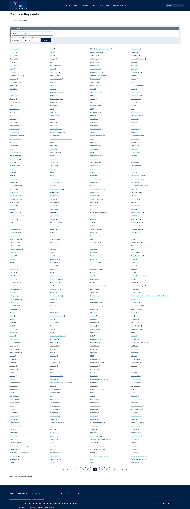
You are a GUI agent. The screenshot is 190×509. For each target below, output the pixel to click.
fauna (51, 319)
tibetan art (93, 249)
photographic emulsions (96, 362)
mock (132, 109)
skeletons (133, 282)
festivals (92, 312)
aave (51, 369)
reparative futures (14, 399)
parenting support (135, 165)
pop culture (93, 272)
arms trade (53, 122)
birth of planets (94, 402)
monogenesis (13, 179)
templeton (52, 85)
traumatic (52, 185)
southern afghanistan (15, 289)
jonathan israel (13, 89)
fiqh (91, 102)
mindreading (13, 122)
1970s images (13, 459)
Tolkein (92, 139)
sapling (92, 392)
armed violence (54, 75)
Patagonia (52, 169)
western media (13, 235)
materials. (52, 249)
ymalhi (51, 359)
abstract (52, 349)
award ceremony (14, 229)
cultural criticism (135, 215)
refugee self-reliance (95, 279)
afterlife (11, 149)
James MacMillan (135, 326)
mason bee (134, 366)
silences (133, 389)
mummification (54, 379)
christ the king (13, 72)
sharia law (12, 272)
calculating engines (55, 135)
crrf (131, 159)
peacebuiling (93, 386)
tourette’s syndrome (55, 452)
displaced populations (96, 389)
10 (86, 470)
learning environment (136, 85)
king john (133, 75)
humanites (133, 442)
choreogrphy (134, 462)
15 (110, 470)
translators (93, 326)
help (91, 299)
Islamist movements (15, 352)
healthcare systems (95, 145)
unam (91, 169)
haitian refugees (14, 382)
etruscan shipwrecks (95, 306)
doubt (132, 369)
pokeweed (52, 292)
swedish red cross (54, 289)
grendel (133, 172)
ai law (92, 222)
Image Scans (13, 95)
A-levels (12, 302)
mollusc (133, 259)
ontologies (52, 59)
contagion (93, 225)
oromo (132, 125)
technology (93, 442)
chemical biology (54, 389)
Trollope (52, 306)
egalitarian (133, 79)
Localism (133, 209)
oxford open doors (14, 159)
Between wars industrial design (139, 245)
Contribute (35, 493)
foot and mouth (94, 119)
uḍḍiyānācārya (135, 319)
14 (105, 470)
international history (136, 376)
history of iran (93, 62)
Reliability (133, 269)
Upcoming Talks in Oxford (38, 499)
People (86, 5)
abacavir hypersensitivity (137, 459)
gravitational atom (54, 436)
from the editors (54, 416)
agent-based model (136, 192)
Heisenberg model (95, 235)
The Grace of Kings (55, 459)
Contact (59, 493)
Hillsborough (134, 402)
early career (13, 359)
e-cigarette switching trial (96, 189)
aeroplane (12, 356)
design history (53, 145)
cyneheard (12, 362)
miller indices (93, 265)
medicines (93, 142)
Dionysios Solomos (95, 105)
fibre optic (93, 182)
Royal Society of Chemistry (97, 449)
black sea (133, 452)
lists (51, 252)
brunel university (94, 342)
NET (91, 109)
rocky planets (13, 219)
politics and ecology (15, 239)
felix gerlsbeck (134, 379)
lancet (132, 279)
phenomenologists (14, 402)
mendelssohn (94, 159)
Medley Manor (53, 202)
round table (12, 376)
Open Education (119, 5)
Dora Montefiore (54, 409)
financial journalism (95, 129)
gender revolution (14, 202)
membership (93, 322)
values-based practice (56, 79)
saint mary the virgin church (97, 135)
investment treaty (94, 399)
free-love (133, 312)
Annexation (13, 85)
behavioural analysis (136, 359)
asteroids (52, 119)
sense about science (15, 49)
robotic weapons (135, 219)
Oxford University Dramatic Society (19, 446)
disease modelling (95, 229)
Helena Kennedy (135, 332)
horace (11, 286)
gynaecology (93, 426)
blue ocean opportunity (16, 249)
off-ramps (52, 69)
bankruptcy (134, 69)
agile (51, 426)
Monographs (93, 192)
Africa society (93, 369)
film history (53, 159)
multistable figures (95, 436)
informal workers (54, 346)
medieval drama (14, 102)
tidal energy (93, 352)
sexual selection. (135, 322)
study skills (93, 122)
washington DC (14, 252)
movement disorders (55, 152)
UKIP (11, 115)
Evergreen (52, 419)
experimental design (95, 245)
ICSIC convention (95, 329)
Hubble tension (135, 432)
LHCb (92, 336)
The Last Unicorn (94, 242)
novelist (12, 326)
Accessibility (23, 493)
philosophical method (96, 269)
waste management (136, 112)
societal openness (95, 92)
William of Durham (14, 152)
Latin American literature (96, 255)
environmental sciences (56, 422)
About (12, 493)
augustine (52, 82)
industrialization (135, 446)
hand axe (52, 95)
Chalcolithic (13, 319)
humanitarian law (94, 112)
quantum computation (96, 339)
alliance (133, 89)
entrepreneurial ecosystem (57, 316)
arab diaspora (94, 416)
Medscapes (53, 356)
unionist (52, 155)
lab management (14, 145)
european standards (15, 232)
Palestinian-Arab (94, 296)
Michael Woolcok (14, 449)
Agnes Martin (134, 249)
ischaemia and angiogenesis (98, 212)
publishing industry (14, 282)
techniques (93, 185)
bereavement (13, 269)
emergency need (14, 329)
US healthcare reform (136, 222)
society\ (12, 175)
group (51, 142)
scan (51, 286)
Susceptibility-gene (136, 409)
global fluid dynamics (96, 199)
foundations (93, 432)
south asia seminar (95, 82)
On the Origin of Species (56, 99)
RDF (51, 332)
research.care (94, 382)
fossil (11, 105)
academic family (135, 232)
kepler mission (134, 55)
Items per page (35, 37)
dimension (133, 105)
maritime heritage (14, 109)
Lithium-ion (134, 372)
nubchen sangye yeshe (16, 82)
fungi (91, 396)
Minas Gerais (53, 339)
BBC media (134, 119)
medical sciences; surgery (138, 286)
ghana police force (136, 382)
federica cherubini (95, 69)
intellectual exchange (15, 199)
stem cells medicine (55, 362)
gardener (92, 99)
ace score (52, 212)
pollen (132, 392)
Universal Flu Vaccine (136, 422)
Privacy (68, 493)
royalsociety (13, 265)
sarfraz (11, 316)
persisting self (53, 105)
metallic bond (13, 192)
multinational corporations (16, 75)
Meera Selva (134, 182)
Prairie (92, 205)
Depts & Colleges (101, 5)
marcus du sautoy (14, 65)
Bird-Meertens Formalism (56, 376)
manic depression (14, 129)
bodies (52, 352)
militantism (133, 52)
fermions (52, 429)
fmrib (91, 452)
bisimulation (13, 369)
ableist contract (94, 349)
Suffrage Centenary (15, 275)
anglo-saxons (94, 55)
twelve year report (135, 202)
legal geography (54, 72)
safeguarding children (55, 279)
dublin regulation (14, 416)
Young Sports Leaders (15, 139)
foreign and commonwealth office (99, 75)
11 (91, 470)
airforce (11, 69)
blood (11, 392)
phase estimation (135, 49)
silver (132, 239)
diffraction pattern (135, 242)
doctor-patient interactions (57, 132)
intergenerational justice (16, 195)
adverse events (14, 349)
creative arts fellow (14, 422)
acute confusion (54, 262)
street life (133, 265)
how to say (12, 209)
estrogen (92, 319)
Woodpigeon (13, 172)
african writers (13, 432)
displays (92, 95)
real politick (53, 312)
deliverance (134, 289)
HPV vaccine (134, 65)
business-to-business (55, 65)
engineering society (95, 59)
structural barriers (54, 456)
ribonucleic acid (94, 346)
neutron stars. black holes (137, 135)
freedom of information (15, 342)
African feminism (14, 59)
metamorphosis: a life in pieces (139, 342)
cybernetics (53, 165)
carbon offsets (13, 132)
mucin (51, 372)
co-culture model (54, 239)
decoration (12, 366)
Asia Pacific (134, 396)
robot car (52, 112)
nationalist (52, 125)
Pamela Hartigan (94, 179)
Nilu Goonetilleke (135, 309)
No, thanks (166, 504)
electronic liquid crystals (16, 442)
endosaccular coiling (136, 416)
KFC (91, 356)
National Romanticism (136, 212)
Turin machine (53, 115)
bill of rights (13, 419)
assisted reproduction (15, 125)
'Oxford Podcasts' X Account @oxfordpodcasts (20, 499)
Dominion (133, 346)
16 (114, 470)
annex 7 (92, 172)
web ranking (134, 356)
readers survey (135, 162)
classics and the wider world (57, 336)
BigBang (133, 189)
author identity (53, 242)
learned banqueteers (136, 399)
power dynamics (135, 362)
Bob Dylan (93, 376)
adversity (52, 446)
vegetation (12, 255)
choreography (94, 409)
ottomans (12, 372)
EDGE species (13, 142)
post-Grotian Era (135, 129)
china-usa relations (95, 406)
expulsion (133, 449)
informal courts (94, 65)
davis (51, 62)
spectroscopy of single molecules (99, 439)
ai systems (133, 262)
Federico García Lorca (137, 179)
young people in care (15, 426)
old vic (11, 62)
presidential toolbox (136, 99)
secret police (134, 339)
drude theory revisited (15, 155)
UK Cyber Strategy (14, 396)
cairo (51, 442)
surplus (92, 132)
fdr (91, 239)
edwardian (12, 322)
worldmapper (13, 119)
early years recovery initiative (138, 175)
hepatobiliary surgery (95, 72)
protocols (52, 269)
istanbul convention (136, 329)
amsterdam (134, 412)
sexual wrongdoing (15, 212)
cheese (133, 82)
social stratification (55, 392)
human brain (134, 145)
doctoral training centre (96, 446)
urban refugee (13, 225)
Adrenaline (53, 89)
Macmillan (52, 55)
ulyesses (133, 419)
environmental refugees (56, 222)
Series (77, 5)
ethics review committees (16, 215)
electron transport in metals (97, 286)
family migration (135, 139)
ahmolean (12, 409)
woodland (133, 62)
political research (94, 85)
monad (52, 52)
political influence (14, 339)
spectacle (92, 232)
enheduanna (134, 149)
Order (24, 37)
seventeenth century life (16, 135)
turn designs (53, 162)
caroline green (134, 199)
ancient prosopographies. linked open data (61, 382)
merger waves (53, 302)
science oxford (94, 289)
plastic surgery (94, 195)
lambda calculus (54, 195)
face (51, 309)
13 (100, 470)
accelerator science (95, 262)
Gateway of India (94, 419)
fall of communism (14, 242)
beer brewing (13, 169)
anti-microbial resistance (56, 275)
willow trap (93, 149)
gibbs (91, 462)
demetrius (93, 282)
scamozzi (52, 199)
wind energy (134, 122)
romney (11, 292)
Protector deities (14, 245)
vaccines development (96, 162)
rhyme (92, 275)
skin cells (52, 299)
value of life (53, 412)
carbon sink (53, 366)
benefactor (12, 162)
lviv (91, 209)
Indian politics (134, 429)
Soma (51, 272)
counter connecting (55, 182)
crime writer (53, 265)
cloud (11, 312)
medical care (93, 332)
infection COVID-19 (15, 306)
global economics (54, 399)
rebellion (12, 259)
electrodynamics (14, 436)
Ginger (11, 262)
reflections (12, 182)
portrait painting (135, 252)
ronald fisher (53, 342)
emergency (12, 279)
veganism (93, 316)
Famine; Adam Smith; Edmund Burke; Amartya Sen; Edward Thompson (149, 296)
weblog (133, 195)
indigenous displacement (137, 59)
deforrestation (94, 125)
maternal (12, 336)
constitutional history (15, 165)
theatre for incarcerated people (98, 456)
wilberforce (93, 215)
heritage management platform (98, 379)
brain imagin (93, 412)
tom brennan (13, 79)
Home (68, 5)
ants (51, 396)
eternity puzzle (134, 302)
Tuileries (92, 429)
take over (133, 169)
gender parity (13, 346)
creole (132, 299)
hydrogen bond (54, 259)
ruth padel (93, 89)
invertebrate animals (95, 302)
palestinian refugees (136, 229)
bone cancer (13, 189)
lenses (92, 115)
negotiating (134, 155)
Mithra (11, 92)
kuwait (132, 235)
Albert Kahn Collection (56, 129)
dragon (52, 172)
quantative (52, 102)
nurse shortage (54, 192)
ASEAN (52, 432)
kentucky (92, 219)
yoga (11, 222)
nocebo (11, 379)
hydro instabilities (95, 79)
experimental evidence (56, 296)
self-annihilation (54, 322)
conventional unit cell (136, 306)
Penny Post (93, 202)
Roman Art (133, 132)
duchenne (52, 175)
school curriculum (54, 215)
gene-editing (13, 55)
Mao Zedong (53, 149)
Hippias (52, 386)
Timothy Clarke (94, 292)
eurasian (133, 102)
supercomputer (13, 412)
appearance (134, 349)
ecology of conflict (135, 292)
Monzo (52, 49)
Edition (92, 372)
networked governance (137, 406)
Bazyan (12, 406)
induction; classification (96, 52)
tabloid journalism (14, 309)
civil (51, 109)
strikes (51, 235)
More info (54, 507)
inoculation (12, 462)
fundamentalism (54, 439)
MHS (91, 152)
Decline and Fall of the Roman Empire (60, 139)
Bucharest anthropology (96, 422)
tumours (52, 462)
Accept (159, 504)
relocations (134, 272)
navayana (52, 245)
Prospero (52, 232)
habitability (53, 229)
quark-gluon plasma (15, 185)
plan (91, 459)
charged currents (135, 386)
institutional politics (136, 115)
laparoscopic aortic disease (138, 456)
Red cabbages (135, 352)
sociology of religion (136, 142)
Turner (51, 326)
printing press (134, 92)
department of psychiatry (56, 92)
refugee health (134, 205)
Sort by (12, 37)
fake (132, 316)
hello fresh (52, 205)
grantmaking (134, 439)
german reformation (136, 95)
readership (53, 219)
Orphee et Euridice (136, 436)
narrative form (134, 152)
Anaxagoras (93, 259)
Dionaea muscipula (15, 389)
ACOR (51, 329)
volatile (11, 439)
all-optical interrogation (56, 189)
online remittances (135, 72)
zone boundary (54, 225)
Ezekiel (11, 112)
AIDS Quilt (12, 99)
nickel (51, 255)
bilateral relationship (95, 155)
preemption (12, 52)
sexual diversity (14, 386)
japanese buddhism (15, 299)
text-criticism (13, 205)
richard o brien (134, 225)
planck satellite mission (56, 282)
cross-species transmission (57, 179)
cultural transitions (135, 426)
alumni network (94, 165)
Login (77, 493)
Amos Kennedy (94, 366)
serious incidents (54, 402)
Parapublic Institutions (136, 255)
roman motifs (53, 209)
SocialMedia (13, 332)
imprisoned (134, 336)
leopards (92, 175)
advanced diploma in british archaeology (20, 452)
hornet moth (93, 252)
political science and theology (138, 185)
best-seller (93, 309)
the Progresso (13, 296)
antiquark (12, 429)
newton (52, 449)
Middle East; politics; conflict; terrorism (100, 49)
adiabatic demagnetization (138, 275)
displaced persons (55, 406)
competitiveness (14, 456)
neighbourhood (94, 359)
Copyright (48, 493)
